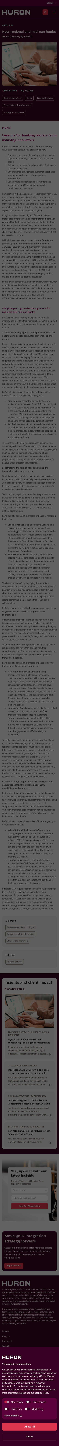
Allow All (29, 1426)
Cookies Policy (41, 1393)
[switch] (13, 1402)
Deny (29, 1436)
